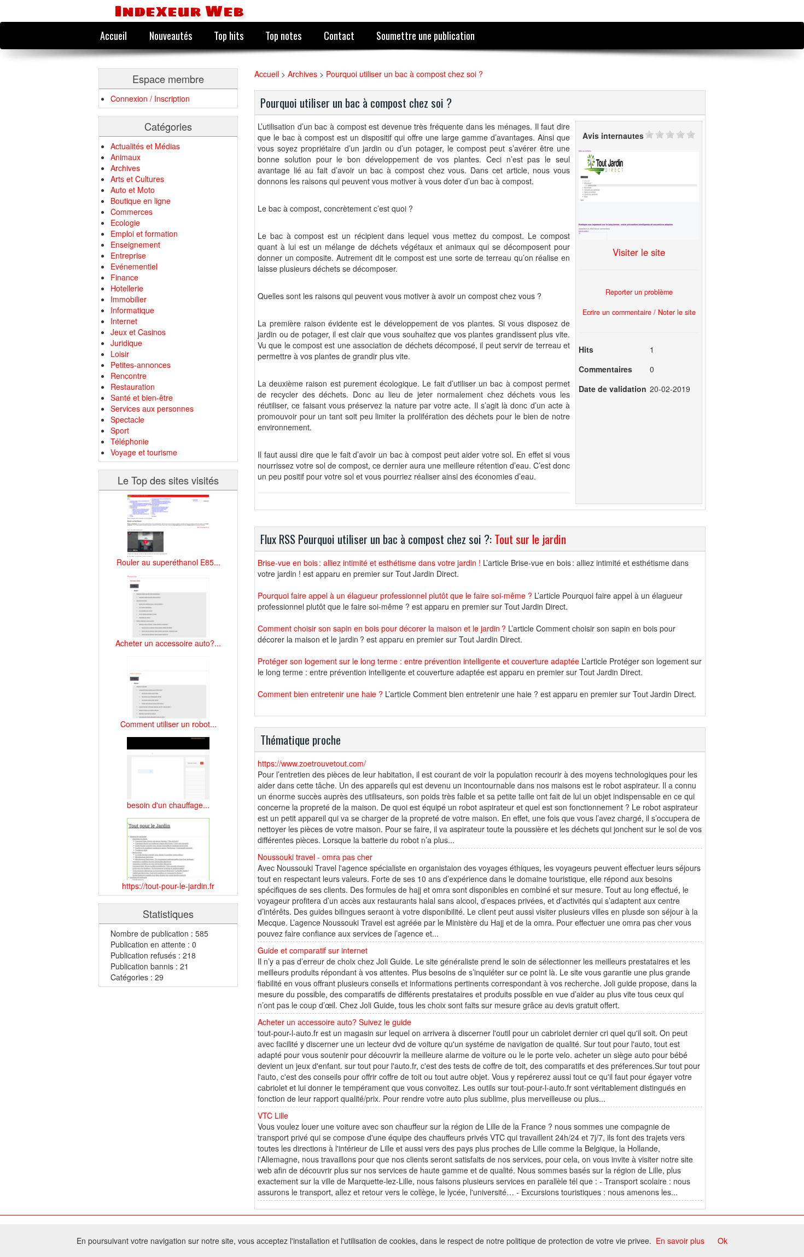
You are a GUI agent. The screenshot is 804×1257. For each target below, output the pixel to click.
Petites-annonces (140, 364)
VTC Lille (273, 1115)
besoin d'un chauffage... (168, 804)
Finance (124, 277)
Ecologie (125, 222)
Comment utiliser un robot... (168, 723)
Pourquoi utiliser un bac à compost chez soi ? (404, 73)
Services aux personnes (152, 408)
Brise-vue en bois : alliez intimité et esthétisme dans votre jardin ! (369, 562)
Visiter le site (639, 252)
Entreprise (128, 255)
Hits (586, 349)
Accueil (113, 35)
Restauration (132, 386)
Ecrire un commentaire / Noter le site (639, 312)
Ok (722, 1240)
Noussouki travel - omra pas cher (315, 856)
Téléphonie (129, 441)
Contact (339, 35)
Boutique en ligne (140, 200)
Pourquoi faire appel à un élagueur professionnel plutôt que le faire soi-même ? (395, 595)
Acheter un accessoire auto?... (168, 643)
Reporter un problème (639, 292)
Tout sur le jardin (530, 538)
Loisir (119, 353)
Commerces (131, 211)
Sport (119, 430)
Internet (123, 320)
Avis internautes (613, 135)
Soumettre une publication (425, 35)
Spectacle (127, 419)
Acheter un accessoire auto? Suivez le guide (334, 1021)
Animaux (125, 156)
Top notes (283, 35)
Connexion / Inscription (150, 98)
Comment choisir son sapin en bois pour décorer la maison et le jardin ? (382, 628)
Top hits (228, 35)
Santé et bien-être (141, 397)
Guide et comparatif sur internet (313, 950)
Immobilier (128, 299)
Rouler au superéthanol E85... (168, 562)
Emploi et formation (144, 233)
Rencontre (128, 375)
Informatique (132, 310)
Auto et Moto (132, 189)
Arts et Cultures (137, 178)
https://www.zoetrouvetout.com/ (312, 763)
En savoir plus (680, 1240)
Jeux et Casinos (138, 331)
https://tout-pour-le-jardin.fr (168, 885)
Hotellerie (126, 288)
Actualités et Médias (145, 146)
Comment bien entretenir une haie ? (320, 693)
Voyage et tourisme (143, 452)
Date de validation (612, 388)
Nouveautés (170, 35)
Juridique (126, 342)
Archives (125, 167)
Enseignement (135, 244)
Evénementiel (134, 266)
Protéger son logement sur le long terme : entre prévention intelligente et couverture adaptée (418, 661)
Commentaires (605, 369)
